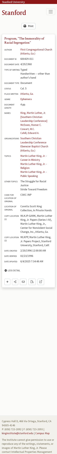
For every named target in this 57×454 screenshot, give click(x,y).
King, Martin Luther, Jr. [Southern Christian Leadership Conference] (33, 117)
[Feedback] (23, 282)
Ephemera (26, 99)
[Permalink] (40, 282)
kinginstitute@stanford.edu (17, 433)
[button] (15, 282)
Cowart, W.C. (27, 129)
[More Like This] (32, 282)
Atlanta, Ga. (27, 93)
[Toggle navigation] (50, 11)
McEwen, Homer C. (30, 125)
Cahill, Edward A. (29, 133)
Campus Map (42, 433)
